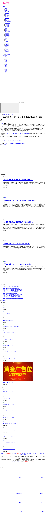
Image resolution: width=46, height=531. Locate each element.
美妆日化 (7, 44)
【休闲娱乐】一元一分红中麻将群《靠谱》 (16, 244)
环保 (6, 19)
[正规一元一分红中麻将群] (3, 318)
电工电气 (7, 15)
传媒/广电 (7, 48)
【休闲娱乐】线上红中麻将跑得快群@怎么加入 (18, 222)
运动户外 (7, 45)
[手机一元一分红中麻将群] (3, 434)
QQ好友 (41, 493)
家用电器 (7, 43)
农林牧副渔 (7, 23)
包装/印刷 (7, 34)
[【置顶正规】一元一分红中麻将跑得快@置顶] (3, 261)
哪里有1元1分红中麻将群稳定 (9, 345)
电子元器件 (7, 31)
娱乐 (6, 71)
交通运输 (7, 24)
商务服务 (7, 25)
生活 (6, 67)
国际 (6, 60)
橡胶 (6, 29)
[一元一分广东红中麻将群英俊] (3, 330)
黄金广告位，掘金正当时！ (8, 382)
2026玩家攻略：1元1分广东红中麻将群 (11, 326)
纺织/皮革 (7, 50)
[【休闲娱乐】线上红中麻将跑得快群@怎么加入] (3, 219)
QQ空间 (20, 502)
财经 (6, 61)
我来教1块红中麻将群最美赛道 (12, 288)
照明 (6, 40)
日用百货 (7, 36)
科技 (6, 65)
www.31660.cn (18, 461)
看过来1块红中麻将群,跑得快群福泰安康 (14, 298)
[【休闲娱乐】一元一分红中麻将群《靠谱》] (3, 240)
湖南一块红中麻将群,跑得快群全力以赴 (14, 294)
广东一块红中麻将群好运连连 (9, 358)
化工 (6, 14)
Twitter (19, 520)
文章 (6, 9)
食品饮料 (7, 30)
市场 (6, 56)
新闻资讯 (5, 55)
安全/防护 (7, 18)
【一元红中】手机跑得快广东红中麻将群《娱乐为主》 (15, 143)
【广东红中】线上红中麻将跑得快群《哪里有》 (18, 180)
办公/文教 (7, 51)
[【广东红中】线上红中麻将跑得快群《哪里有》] (3, 177)
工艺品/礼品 (7, 49)
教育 (6, 69)
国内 (6, 59)
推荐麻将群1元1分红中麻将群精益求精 (14, 290)
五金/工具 (7, 16)
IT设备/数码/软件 (8, 21)
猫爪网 (1, 123)
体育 (6, 70)
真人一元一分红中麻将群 (8, 307)
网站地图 (35, 453)
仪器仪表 (7, 20)
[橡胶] (4, 286)
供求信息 (5, 10)
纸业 (6, 53)
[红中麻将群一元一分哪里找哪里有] (3, 349)
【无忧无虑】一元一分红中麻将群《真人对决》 (14, 140)
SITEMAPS (29, 453)
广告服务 (40, 453)
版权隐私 (24, 453)
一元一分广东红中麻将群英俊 (9, 332)
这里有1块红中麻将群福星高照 (12, 286)
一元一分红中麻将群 (7, 313)
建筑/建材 (7, 13)
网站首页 (3, 453)
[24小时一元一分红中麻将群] (3, 415)
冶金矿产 (7, 26)
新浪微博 (20, 477)
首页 (4, 6)
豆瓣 (41, 502)
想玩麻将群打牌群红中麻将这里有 (13, 296)
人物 (6, 62)
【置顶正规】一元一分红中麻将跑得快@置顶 (17, 264)
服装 (6, 46)
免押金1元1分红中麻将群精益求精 (13, 295)
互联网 (6, 64)
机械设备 (7, 11)
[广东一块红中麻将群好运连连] (3, 356)
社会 (6, 66)
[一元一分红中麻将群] (3, 311)
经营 (6, 57)
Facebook (42, 511)
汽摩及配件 (7, 35)
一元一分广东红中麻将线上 (11, 293)
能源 (6, 38)
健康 (6, 72)
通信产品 (7, 41)
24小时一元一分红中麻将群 (8, 417)
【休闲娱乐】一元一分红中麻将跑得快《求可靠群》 (19, 200)
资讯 (6, 8)
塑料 (6, 28)
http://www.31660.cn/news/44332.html (12, 131)
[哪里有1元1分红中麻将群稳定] (3, 343)
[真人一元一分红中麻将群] (3, 305)
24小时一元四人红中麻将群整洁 (12, 291)
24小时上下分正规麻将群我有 (9, 339)
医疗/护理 (7, 33)
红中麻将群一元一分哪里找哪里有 (10, 351)
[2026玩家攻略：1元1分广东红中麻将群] (3, 324)
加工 (6, 39)
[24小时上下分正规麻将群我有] (3, 337)
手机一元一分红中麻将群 (8, 436)
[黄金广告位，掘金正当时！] (18, 380)
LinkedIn (20, 511)
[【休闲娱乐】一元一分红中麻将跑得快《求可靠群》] (3, 197)
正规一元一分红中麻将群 (8, 320)
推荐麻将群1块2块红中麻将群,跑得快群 (14, 289)
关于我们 (14, 453)
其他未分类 (7, 54)
